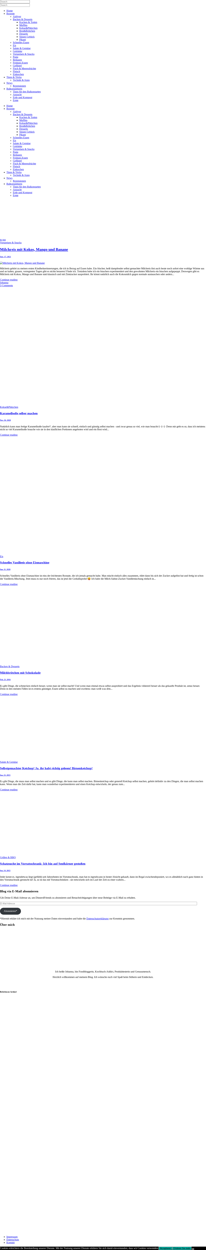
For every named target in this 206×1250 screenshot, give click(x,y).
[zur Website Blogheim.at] (9, 1231)
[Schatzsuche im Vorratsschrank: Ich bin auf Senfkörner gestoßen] (48, 854)
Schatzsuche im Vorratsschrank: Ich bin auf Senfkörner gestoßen (42, 863)
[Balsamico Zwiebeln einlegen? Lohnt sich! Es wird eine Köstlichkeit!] (16, 1061)
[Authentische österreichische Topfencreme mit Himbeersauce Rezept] (16, 1159)
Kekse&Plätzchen (9, 407)
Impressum (12, 1236)
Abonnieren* (10, 911)
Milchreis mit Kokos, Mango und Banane (34, 249)
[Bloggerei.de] (6, 1224)
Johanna (4, 282)
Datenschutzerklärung (97, 918)
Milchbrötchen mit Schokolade (20, 672)
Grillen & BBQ (8, 857)
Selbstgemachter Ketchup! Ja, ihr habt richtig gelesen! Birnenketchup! (46, 768)
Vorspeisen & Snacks (11, 242)
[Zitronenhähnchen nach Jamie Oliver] (16, 1028)
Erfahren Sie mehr (181, 1248)
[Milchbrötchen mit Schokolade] (59, 663)
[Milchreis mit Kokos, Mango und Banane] (22, 263)
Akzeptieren (165, 1248)
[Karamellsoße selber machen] (88, 404)
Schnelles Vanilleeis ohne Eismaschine (24, 562)
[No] (193, 1249)
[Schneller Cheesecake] (16, 1126)
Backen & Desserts (9, 666)
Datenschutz (12, 1239)
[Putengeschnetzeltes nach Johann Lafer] (16, 1192)
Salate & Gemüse (9, 762)
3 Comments (6, 285)
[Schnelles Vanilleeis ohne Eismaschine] (88, 553)
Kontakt (10, 1242)
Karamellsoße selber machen (19, 413)
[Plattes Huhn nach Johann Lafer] (16, 1093)
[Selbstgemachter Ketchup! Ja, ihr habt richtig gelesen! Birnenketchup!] (48, 759)
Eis (1, 556)
